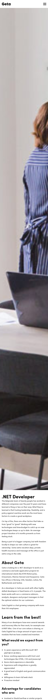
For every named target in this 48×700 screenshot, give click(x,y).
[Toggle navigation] (44, 4)
